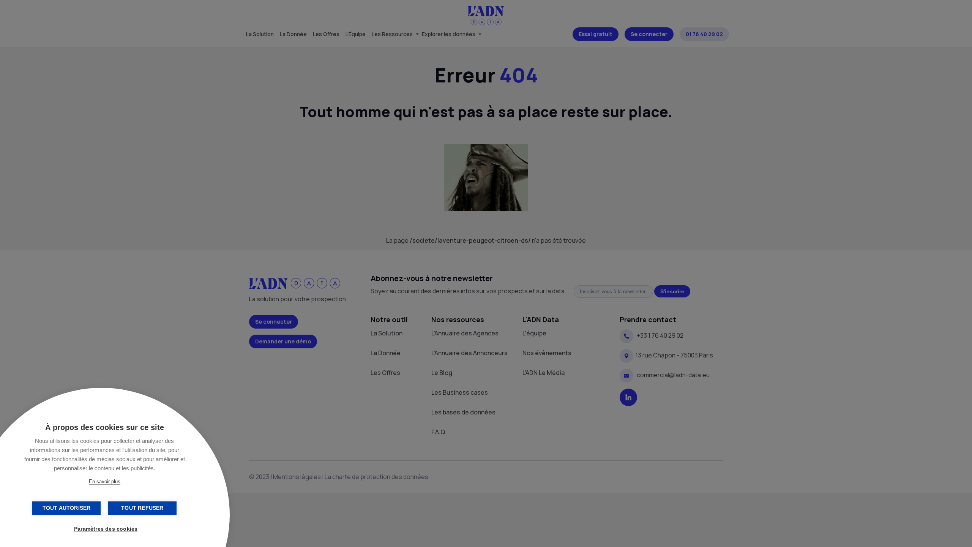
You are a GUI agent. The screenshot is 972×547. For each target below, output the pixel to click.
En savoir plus (104, 481)
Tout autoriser (67, 508)
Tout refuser (142, 508)
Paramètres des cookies (105, 529)
